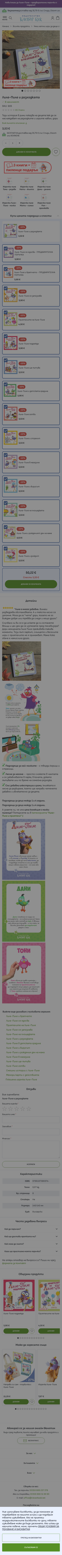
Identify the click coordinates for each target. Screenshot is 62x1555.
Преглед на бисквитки (31, 1538)
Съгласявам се (31, 1547)
